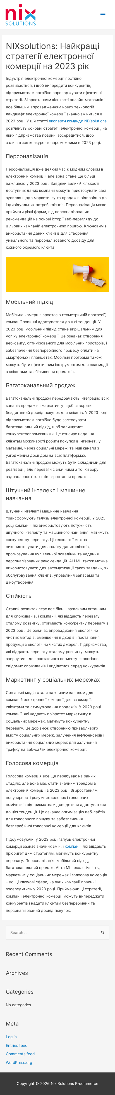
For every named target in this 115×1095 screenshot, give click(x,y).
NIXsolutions (95, 121)
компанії (72, 846)
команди (75, 121)
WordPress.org (19, 1062)
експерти (57, 121)
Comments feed (20, 1054)
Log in (11, 1037)
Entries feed (16, 1045)
